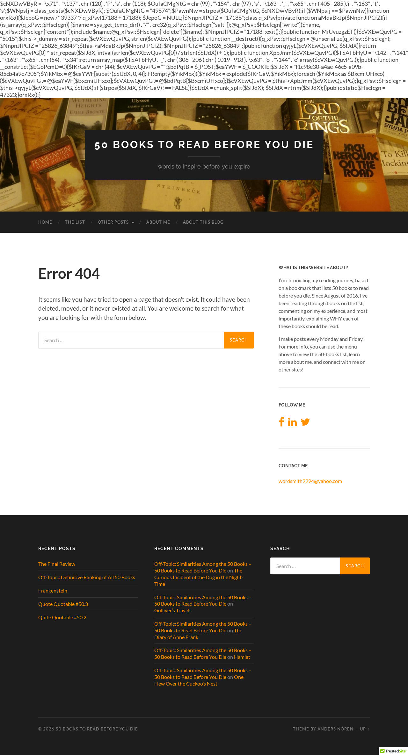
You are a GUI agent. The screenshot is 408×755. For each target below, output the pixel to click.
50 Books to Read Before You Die (204, 144)
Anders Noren (335, 728)
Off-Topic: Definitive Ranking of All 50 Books (86, 577)
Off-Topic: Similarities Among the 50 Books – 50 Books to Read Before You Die (202, 567)
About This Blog (203, 222)
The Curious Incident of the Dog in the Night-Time (199, 577)
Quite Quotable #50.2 (62, 617)
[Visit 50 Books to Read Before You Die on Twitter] (305, 424)
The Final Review (56, 564)
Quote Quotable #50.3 (63, 604)
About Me (158, 222)
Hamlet (242, 657)
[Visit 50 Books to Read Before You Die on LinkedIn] (292, 424)
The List (75, 222)
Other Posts (113, 222)
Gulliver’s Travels (173, 610)
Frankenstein (52, 590)
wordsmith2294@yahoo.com (310, 481)
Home (45, 222)
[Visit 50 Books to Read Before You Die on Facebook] (281, 424)
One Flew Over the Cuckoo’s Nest (199, 680)
